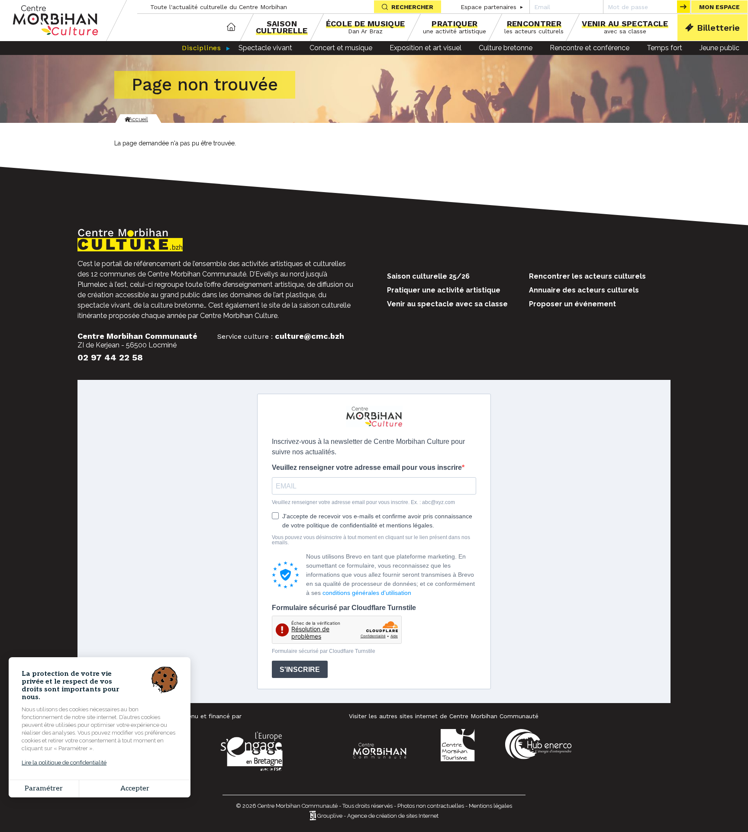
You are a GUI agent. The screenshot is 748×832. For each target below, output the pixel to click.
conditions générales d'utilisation (366, 592)
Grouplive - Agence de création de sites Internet (377, 816)
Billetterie (718, 27)
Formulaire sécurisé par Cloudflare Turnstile (344, 607)
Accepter (134, 788)
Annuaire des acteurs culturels (584, 290)
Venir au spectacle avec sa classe (447, 304)
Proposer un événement (572, 304)
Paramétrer (44, 788)
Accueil (231, 27)
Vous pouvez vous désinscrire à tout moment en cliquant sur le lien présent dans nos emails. (371, 540)
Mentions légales (490, 806)
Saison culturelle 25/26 (428, 276)
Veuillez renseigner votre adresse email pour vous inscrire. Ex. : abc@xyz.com (363, 502)
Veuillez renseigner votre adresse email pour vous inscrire (367, 467)
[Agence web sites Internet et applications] (313, 816)
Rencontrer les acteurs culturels (587, 276)
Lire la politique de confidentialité (64, 762)
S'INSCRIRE (300, 669)
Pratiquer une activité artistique (443, 290)
